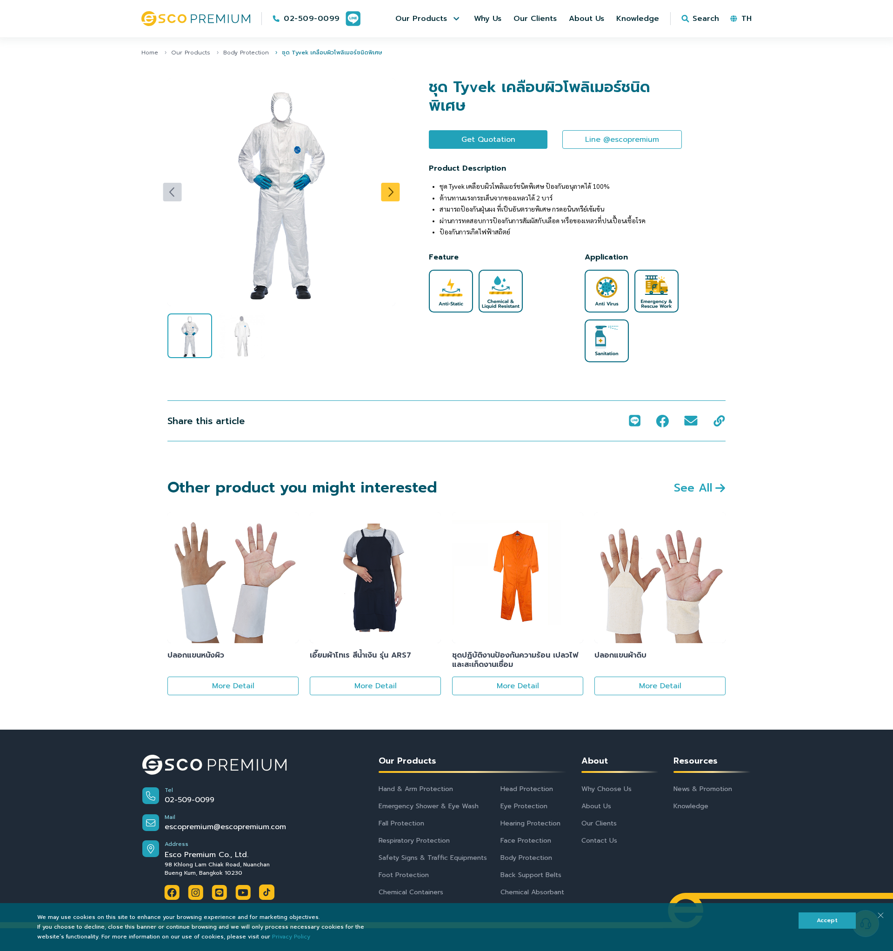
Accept (827, 920)
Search (706, 18)
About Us (596, 806)
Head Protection (526, 789)
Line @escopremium (622, 139)
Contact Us (599, 840)
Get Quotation (488, 139)
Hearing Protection (530, 823)
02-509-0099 (312, 18)
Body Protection (246, 52)
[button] (428, 18)
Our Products (190, 52)
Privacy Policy (291, 936)
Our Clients (599, 823)
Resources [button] (695, 761)
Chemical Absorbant (532, 892)
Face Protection (525, 840)
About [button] (594, 761)
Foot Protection (404, 875)
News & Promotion (702, 789)
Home (149, 52)
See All (693, 488)
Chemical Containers (411, 892)
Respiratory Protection (414, 840)
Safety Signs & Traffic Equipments (433, 858)
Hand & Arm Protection (416, 789)
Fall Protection (401, 823)
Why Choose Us (606, 789)
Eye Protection (523, 806)
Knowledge (690, 806)
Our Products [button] (407, 761)
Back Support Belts (530, 875)
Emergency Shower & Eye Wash (429, 806)
